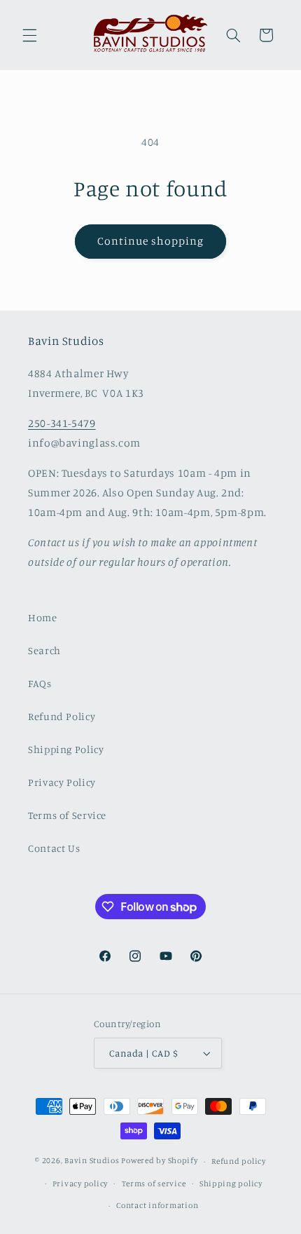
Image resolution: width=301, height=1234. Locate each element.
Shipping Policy (66, 749)
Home (42, 617)
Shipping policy (231, 1183)
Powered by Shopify (159, 1161)
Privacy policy (80, 1183)
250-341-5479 (62, 423)
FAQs (40, 683)
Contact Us (54, 848)
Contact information (157, 1205)
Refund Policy (61, 716)
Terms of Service (67, 815)
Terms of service (154, 1183)
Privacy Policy (62, 782)
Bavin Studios (92, 1161)
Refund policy (238, 1161)
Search (44, 650)
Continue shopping (150, 241)
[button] (29, 35)
